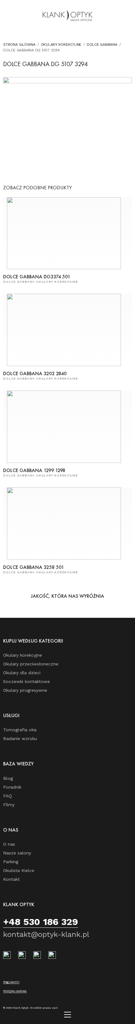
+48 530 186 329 (40, 921)
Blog (8, 778)
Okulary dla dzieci (21, 672)
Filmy (8, 804)
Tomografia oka (19, 729)
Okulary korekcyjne (61, 44)
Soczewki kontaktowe (26, 681)
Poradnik (12, 787)
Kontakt (11, 879)
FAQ (7, 795)
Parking (10, 861)
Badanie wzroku (20, 738)
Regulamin (11, 982)
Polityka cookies (15, 991)
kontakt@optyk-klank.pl (46, 934)
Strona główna (19, 44)
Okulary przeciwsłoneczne (30, 663)
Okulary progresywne (25, 690)
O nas (9, 844)
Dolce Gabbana (102, 44)
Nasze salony (17, 852)
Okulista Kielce (18, 870)
